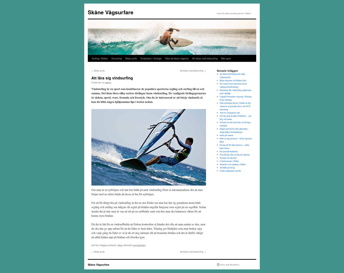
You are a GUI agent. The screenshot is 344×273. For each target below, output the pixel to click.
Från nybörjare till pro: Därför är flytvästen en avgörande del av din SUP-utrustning (235, 106)
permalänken (139, 245)
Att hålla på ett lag (227, 167)
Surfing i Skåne (100, 58)
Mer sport (226, 58)
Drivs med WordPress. (230, 264)
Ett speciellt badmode (229, 151)
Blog (120, 245)
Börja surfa (131, 58)
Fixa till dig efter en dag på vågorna (235, 154)
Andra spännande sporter (230, 170)
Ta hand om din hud (228, 157)
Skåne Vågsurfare (110, 12)
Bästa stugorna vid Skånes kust (233, 80)
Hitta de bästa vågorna (176, 58)
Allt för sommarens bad (230, 112)
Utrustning (116, 58)
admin (108, 82)
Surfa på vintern (226, 135)
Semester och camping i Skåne (232, 164)
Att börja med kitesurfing (205, 58)
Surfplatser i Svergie (150, 58)
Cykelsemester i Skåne (229, 161)
